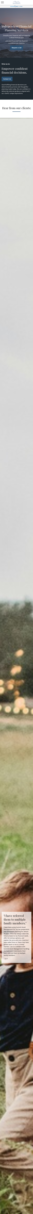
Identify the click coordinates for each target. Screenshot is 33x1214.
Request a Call (16, 48)
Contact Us (7, 79)
